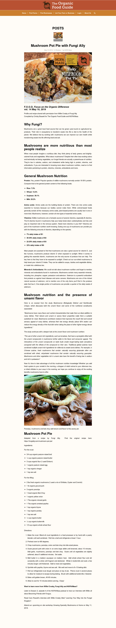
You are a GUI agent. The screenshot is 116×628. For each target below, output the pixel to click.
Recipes (58, 50)
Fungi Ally (73, 113)
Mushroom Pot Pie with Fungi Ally (58, 45)
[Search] (93, 13)
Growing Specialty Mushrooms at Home (68, 605)
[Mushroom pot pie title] (58, 36)
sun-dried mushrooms (82, 259)
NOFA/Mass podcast (58, 591)
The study (27, 331)
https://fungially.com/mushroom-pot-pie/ (38, 441)
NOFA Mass (68, 50)
